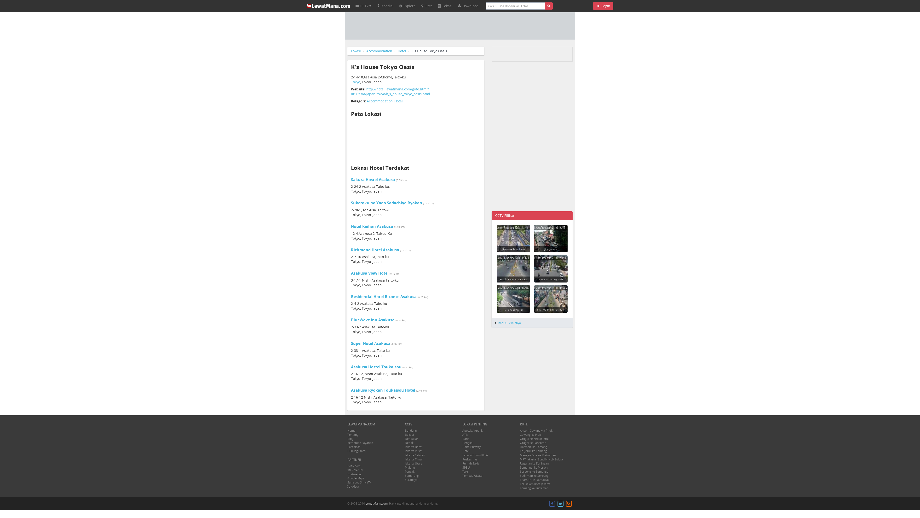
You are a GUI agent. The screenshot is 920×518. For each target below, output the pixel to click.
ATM (465, 435)
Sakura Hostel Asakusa (373, 179)
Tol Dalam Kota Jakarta (535, 484)
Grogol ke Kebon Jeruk (534, 439)
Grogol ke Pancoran (533, 443)
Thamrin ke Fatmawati (535, 480)
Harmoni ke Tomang (533, 447)
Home (351, 431)
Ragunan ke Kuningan (534, 463)
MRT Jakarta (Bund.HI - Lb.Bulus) (541, 459)
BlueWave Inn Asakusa (373, 320)
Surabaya (411, 480)
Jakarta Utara (414, 463)
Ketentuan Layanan (360, 443)
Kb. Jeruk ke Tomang (533, 451)
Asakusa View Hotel (370, 273)
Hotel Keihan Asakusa (372, 226)
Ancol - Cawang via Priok (536, 431)
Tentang (352, 435)
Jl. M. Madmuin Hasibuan (550, 309)
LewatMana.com (377, 503)
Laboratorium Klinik (475, 455)
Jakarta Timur (414, 459)
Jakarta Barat (413, 447)
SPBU (466, 467)
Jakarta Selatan (415, 455)
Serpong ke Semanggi (534, 472)
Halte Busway (471, 447)
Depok (409, 443)
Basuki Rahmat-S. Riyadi (513, 279)
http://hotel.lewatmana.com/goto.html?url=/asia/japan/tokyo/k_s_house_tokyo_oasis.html (390, 91)
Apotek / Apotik (472, 431)
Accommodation (379, 51)
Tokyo (355, 82)
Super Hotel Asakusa (371, 343)
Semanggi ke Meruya (534, 467)
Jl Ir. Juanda (551, 249)
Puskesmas (469, 459)
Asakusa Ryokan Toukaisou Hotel (383, 390)
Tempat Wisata (472, 476)
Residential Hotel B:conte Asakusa (384, 296)
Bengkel (467, 443)
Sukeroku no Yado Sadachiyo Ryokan (386, 203)
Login (605, 6)
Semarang (412, 476)
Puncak (409, 472)
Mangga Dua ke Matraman (538, 455)
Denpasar (411, 439)
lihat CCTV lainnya (509, 323)
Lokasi (356, 51)
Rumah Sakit (470, 463)
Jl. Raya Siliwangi (513, 309)
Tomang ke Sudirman (534, 488)
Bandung (411, 431)
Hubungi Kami (356, 451)
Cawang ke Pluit (530, 435)
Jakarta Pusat (413, 451)
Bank (465, 439)
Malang (410, 467)
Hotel (402, 51)
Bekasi (409, 435)
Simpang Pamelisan (513, 249)
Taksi (465, 472)
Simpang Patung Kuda (551, 279)
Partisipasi (354, 447)
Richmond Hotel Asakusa (375, 250)
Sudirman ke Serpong (534, 476)
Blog (350, 439)
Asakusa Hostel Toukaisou (376, 367)
